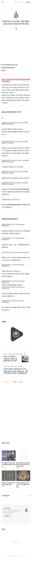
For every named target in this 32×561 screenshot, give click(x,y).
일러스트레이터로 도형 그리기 (10, 65)
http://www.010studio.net (11, 366)
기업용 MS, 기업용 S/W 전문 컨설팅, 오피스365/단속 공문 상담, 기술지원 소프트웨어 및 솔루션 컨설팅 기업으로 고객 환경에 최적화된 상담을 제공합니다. (10, 360)
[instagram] (15, 2)
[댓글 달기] (29, 495)
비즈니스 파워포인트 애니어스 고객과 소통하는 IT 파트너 (10, 356)
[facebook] (18, 2)
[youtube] (21, 2)
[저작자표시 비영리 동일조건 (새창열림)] (20, 382)
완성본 (3, 70)
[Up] (18, 541)
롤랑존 (23, 556)
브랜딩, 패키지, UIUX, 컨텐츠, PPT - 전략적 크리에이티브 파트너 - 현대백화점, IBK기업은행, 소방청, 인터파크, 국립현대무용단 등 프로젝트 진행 (15, 372)
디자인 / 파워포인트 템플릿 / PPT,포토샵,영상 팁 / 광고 (12, 511)
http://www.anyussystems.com (13, 354)
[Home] (14, 541)
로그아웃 (28, 2)
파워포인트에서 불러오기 (8, 67)
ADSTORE (6, 508)
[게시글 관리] (9, 382)
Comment (5, 496)
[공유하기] (7, 382)
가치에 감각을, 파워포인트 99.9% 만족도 (15, 369)
